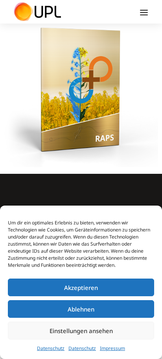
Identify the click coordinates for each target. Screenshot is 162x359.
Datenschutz (50, 348)
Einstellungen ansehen (81, 331)
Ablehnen (81, 309)
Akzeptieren (81, 288)
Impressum (112, 348)
